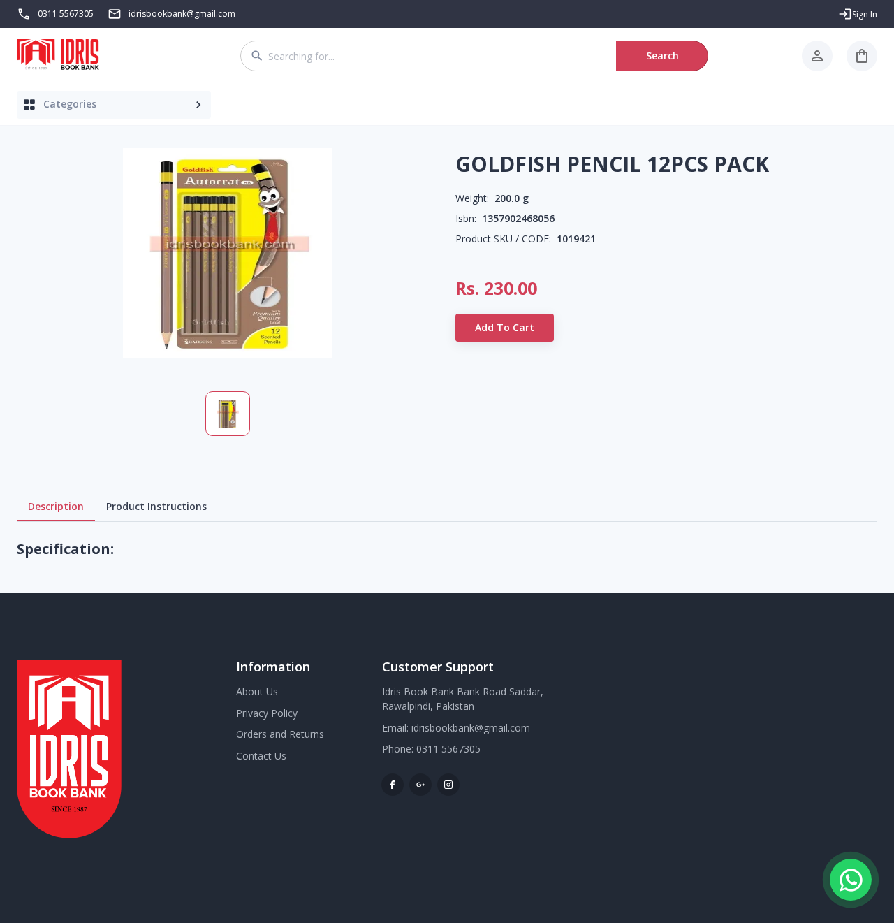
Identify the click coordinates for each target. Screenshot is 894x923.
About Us (257, 691)
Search (662, 55)
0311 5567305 (66, 14)
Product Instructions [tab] (156, 506)
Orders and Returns (280, 734)
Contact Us (261, 755)
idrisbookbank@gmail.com (470, 727)
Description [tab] (56, 506)
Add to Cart (504, 327)
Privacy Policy (267, 713)
